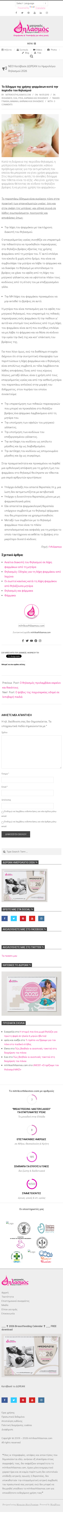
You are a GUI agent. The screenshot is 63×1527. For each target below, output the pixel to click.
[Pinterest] (35, 640)
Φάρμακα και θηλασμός (36, 98)
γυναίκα (5, 101)
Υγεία (20, 98)
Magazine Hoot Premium (27, 1504)
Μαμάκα (14, 101)
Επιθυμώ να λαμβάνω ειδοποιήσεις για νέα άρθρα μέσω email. (29, 824)
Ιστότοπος (6, 799)
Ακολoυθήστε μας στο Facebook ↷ (24, 929)
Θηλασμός (7, 98)
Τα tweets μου (9, 955)
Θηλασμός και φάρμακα (18, 590)
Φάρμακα (10, 595)
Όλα (15, 98)
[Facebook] (23, 640)
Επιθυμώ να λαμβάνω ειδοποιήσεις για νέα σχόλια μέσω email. (29, 813)
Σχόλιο (4, 732)
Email (5, 786)
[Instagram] (40, 640)
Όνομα (5, 773)
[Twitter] (27, 640)
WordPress (55, 1504)
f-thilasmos (54, 546)
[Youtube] (31, 640)
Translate (40, 7)
